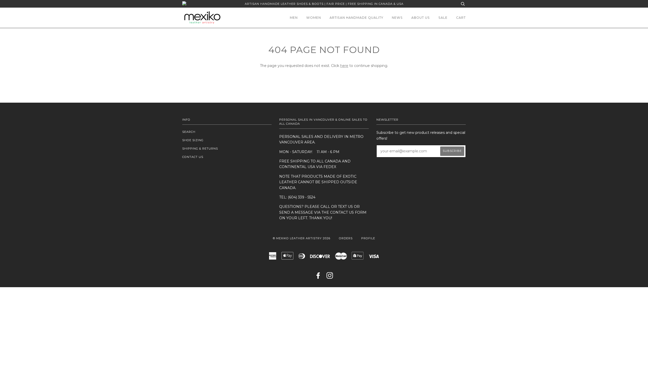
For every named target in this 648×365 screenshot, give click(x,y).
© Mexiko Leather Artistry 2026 (301, 238)
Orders (346, 238)
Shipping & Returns (200, 148)
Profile (368, 238)
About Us (420, 18)
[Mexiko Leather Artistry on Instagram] (330, 277)
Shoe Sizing (193, 140)
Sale (443, 18)
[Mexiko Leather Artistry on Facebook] (318, 277)
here (344, 65)
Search (188, 132)
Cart (461, 18)
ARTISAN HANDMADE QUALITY (356, 18)
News (397, 18)
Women (313, 18)
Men (294, 18)
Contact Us (192, 157)
